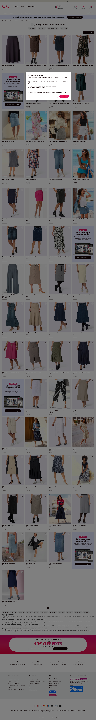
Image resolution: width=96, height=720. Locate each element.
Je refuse (53, 96)
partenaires (44, 77)
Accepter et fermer (64, 96)
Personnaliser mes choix (42, 96)
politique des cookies (61, 92)
